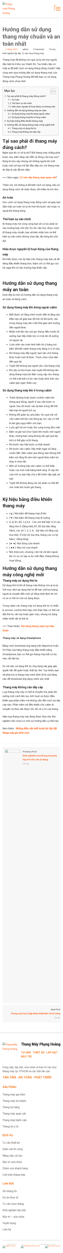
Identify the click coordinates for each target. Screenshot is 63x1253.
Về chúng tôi (10, 1191)
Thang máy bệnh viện (15, 1120)
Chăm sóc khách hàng (15, 1168)
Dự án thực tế (10, 1197)
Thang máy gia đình (14, 1094)
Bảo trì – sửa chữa (13, 1216)
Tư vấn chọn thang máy (33, 53)
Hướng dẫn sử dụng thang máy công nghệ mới (31, 124)
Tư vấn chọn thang (13, 1203)
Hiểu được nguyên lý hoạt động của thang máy (33, 106)
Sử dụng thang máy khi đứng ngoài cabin (31, 114)
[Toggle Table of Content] (51, 91)
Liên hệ (7, 1229)
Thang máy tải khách (14, 1100)
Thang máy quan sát (14, 1113)
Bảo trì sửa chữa (12, 1162)
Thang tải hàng (11, 1107)
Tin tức (52, 49)
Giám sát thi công (13, 1149)
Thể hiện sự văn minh (22, 103)
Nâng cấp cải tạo (12, 1155)
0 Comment (38, 49)
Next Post (35, 1011)
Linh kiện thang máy (14, 1174)
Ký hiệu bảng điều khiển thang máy (25, 121)
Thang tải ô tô (10, 1126)
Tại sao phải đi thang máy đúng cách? (26, 96)
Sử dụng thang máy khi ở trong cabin (29, 117)
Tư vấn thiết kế (11, 1142)
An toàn (15, 100)
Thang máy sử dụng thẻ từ (24, 128)
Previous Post (40, 756)
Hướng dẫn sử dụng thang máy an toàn (27, 110)
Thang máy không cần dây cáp (26, 132)
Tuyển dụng (9, 1223)
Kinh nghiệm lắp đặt (12, 53)
